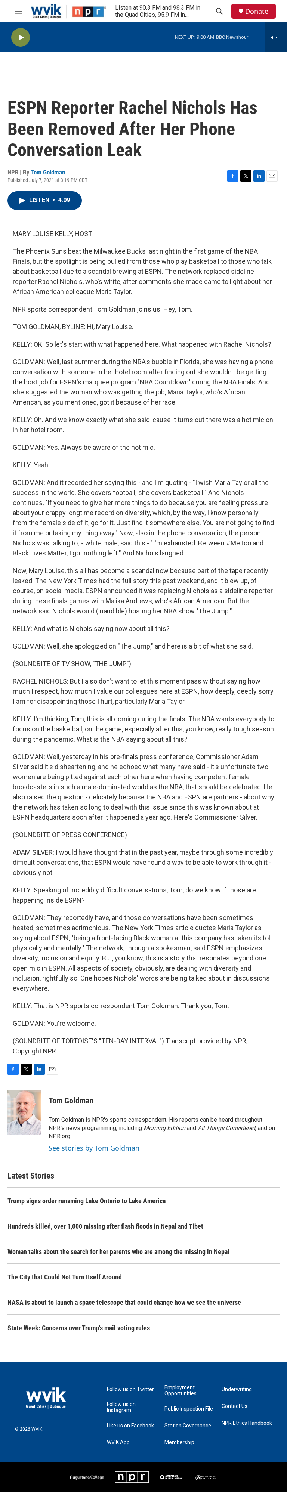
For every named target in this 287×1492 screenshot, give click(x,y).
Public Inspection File (188, 1409)
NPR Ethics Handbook (247, 1423)
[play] (21, 37)
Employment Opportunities (180, 1390)
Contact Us (234, 1406)
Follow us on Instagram (121, 1407)
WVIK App (118, 1442)
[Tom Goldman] (24, 1112)
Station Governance (187, 1425)
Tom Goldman (48, 172)
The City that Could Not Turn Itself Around (64, 1277)
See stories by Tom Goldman (94, 1147)
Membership (179, 1442)
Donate (256, 11)
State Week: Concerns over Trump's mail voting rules (78, 1328)
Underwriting (237, 1389)
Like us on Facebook (130, 1425)
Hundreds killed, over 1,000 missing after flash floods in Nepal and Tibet (105, 1226)
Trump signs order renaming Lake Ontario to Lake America (86, 1201)
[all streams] (276, 37)
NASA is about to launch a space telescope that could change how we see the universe (124, 1302)
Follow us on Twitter (130, 1389)
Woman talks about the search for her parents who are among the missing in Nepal (118, 1252)
